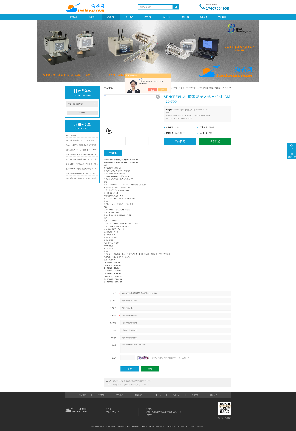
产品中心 (111, 17)
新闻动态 (129, 17)
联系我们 (222, 17)
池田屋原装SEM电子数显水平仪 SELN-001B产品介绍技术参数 (82, 173)
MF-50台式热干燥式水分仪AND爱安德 (80, 140)
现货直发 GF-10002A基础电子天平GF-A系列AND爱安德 (82, 159)
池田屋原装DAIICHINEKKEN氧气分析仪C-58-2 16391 (82, 154)
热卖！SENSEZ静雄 (75, 104)
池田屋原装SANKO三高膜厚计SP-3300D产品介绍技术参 (82, 150)
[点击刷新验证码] (143, 358)
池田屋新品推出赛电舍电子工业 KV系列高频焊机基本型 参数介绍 (82, 178)
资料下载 (185, 17)
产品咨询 (180, 141)
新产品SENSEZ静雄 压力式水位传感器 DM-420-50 (130, 385)
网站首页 (74, 17)
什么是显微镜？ (72, 135)
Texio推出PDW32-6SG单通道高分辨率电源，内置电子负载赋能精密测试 (82, 145)
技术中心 (148, 17)
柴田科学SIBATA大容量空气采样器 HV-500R (82, 169)
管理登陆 (200, 426)
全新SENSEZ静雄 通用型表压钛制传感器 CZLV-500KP (132, 381)
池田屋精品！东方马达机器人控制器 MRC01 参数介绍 (82, 164)
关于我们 (92, 17)
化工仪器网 (190, 426)
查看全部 (82, 113)
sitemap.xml (171, 426)
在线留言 (203, 17)
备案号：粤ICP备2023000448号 (153, 426)
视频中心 (166, 17)
